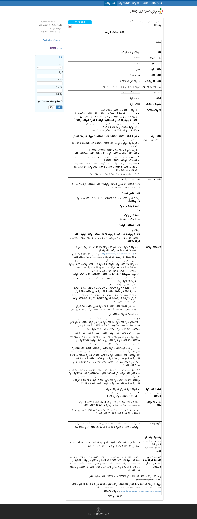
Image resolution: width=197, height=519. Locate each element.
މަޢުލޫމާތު (145, 3)
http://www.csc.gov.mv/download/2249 (118, 254)
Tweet (59, 48)
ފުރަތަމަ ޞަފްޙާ (157, 3)
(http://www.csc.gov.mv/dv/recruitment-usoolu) (141, 491)
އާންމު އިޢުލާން (110, 3)
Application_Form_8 (51, 40)
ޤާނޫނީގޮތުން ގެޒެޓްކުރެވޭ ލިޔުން (128, 3)
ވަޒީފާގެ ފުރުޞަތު (80, 22)
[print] (70, 26)
